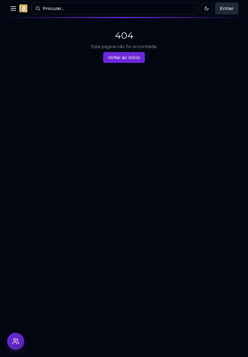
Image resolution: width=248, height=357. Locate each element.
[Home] (23, 8)
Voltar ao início (124, 57)
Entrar (226, 8)
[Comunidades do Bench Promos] (15, 341)
